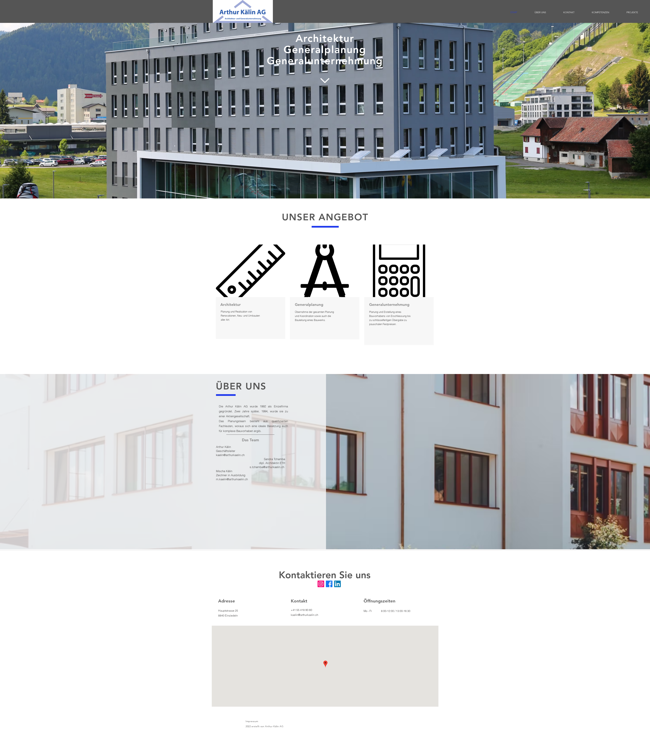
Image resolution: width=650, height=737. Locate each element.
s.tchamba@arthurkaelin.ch (267, 467)
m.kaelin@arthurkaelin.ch (232, 479)
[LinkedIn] (337, 584)
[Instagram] (321, 584)
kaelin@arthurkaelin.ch (230, 455)
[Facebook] (329, 584)
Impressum (252, 721)
